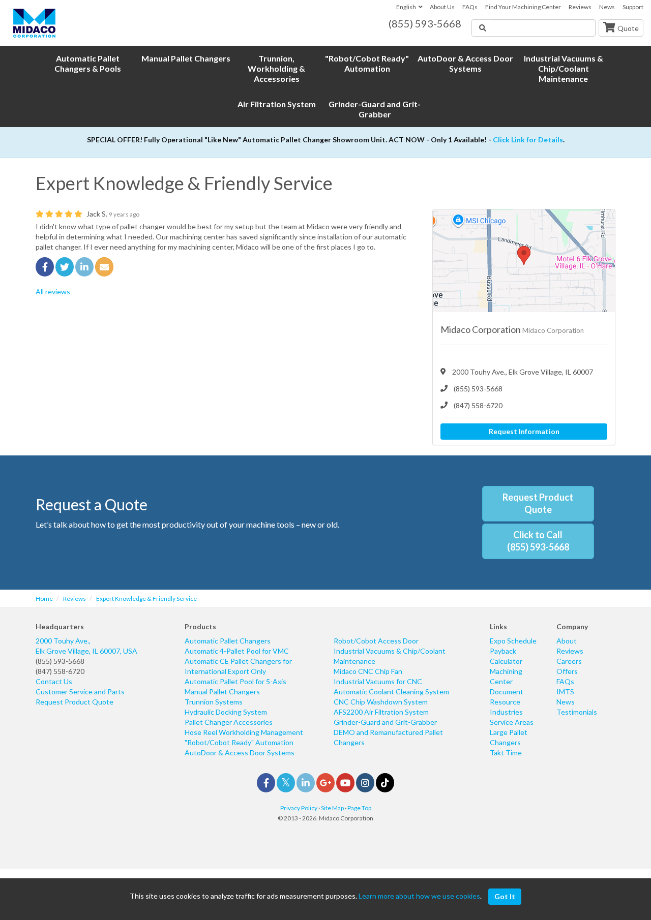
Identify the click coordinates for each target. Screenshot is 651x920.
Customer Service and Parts (80, 691)
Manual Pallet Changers (222, 691)
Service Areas (512, 722)
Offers (567, 671)
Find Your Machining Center (523, 7)
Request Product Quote (537, 503)
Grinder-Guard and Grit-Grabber (385, 722)
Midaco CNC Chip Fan (368, 671)
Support (633, 7)
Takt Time (506, 752)
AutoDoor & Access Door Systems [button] (465, 63)
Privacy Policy (298, 808)
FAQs (470, 7)
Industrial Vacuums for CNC (378, 681)
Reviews (580, 7)
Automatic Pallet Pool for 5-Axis (235, 681)
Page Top (359, 808)
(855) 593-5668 (60, 661)
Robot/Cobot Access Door (376, 640)
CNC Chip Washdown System (381, 701)
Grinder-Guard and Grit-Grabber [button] (375, 109)
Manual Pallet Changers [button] (185, 58)
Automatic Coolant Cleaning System (391, 691)
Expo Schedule (513, 640)
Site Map (332, 808)
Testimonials (576, 712)
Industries (506, 712)
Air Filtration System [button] (277, 104)
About (566, 640)
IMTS (565, 691)
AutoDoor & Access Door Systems (239, 752)
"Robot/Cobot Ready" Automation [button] (367, 63)
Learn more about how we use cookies (419, 896)
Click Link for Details (528, 139)
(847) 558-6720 (60, 671)
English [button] (406, 7)
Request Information (524, 431)
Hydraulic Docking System (226, 712)
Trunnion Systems (214, 701)
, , (86, 645)
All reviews (53, 291)
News (607, 7)
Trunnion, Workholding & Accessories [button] (276, 68)
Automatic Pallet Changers (228, 640)
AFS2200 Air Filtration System (381, 712)
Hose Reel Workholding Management (244, 732)
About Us (442, 7)
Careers (569, 661)
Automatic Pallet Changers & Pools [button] (87, 63)
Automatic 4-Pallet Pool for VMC (237, 651)
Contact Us (54, 681)
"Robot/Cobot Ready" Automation (239, 742)
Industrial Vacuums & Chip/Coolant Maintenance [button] (563, 68)
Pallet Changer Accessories (229, 722)
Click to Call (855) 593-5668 (538, 541)
